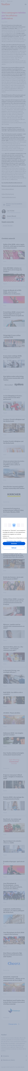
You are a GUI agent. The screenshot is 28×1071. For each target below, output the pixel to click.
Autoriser (14, 543)
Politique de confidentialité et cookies (18, 538)
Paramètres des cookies (14, 541)
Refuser (14, 547)
